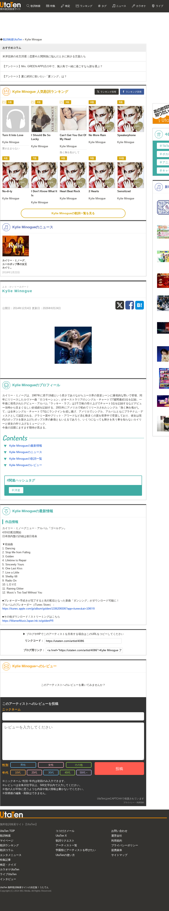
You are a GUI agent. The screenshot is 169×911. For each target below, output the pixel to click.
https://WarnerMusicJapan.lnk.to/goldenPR (27, 620)
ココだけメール (65, 830)
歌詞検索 (35, 6)
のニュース (25, 452)
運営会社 (116, 835)
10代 (18, 772)
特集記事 (5, 859)
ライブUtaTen (8, 874)
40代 (67, 772)
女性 (51, 764)
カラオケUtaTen (9, 869)
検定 (67, 6)
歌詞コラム (6, 850)
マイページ (6, 840)
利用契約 (140, 803)
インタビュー (8, 879)
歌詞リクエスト (65, 840)
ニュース (121, 6)
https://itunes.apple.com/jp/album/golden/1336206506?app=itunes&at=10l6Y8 (48, 608)
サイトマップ (119, 855)
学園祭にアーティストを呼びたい (76, 850)
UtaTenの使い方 (65, 855)
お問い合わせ (119, 830)
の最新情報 (25, 445)
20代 (34, 772)
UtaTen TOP (7, 830)
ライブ (159, 6)
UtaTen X (61, 835)
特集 (52, 6)
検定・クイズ (8, 864)
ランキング (85, 6)
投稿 (119, 769)
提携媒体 (116, 850)
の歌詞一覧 (25, 458)
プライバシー (129, 803)
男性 (23, 764)
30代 (51, 772)
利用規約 (116, 840)
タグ (104, 6)
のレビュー (25, 465)
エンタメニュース (10, 855)
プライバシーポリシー (124, 845)
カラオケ (140, 6)
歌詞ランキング (9, 845)
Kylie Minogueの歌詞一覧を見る (73, 213)
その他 (79, 764)
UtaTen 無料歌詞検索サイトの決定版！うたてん (24, 887)
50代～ (84, 772)
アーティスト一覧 (66, 845)
